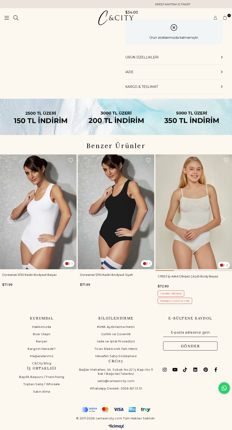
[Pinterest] (205, 369)
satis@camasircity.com (116, 381)
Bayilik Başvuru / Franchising (41, 377)
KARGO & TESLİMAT (141, 87)
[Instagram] (164, 369)
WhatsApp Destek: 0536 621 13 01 (116, 388)
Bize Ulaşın (42, 334)
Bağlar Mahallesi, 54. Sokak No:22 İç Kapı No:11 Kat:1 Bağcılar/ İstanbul (116, 371)
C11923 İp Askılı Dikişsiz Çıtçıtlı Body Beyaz (188, 276)
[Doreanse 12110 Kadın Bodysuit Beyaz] (38, 211)
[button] (164, 270)
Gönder (190, 346)
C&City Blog (41, 363)
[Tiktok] (185, 369)
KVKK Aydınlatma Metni (116, 327)
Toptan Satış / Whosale (41, 384)
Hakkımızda (41, 327)
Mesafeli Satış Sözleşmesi (116, 356)
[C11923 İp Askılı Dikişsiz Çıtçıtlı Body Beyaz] (193, 211)
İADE (129, 72)
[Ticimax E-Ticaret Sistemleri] (116, 426)
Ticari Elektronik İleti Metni (116, 349)
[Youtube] (174, 369)
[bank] (116, 409)
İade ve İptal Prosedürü (116, 341)
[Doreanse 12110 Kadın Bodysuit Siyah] (116, 211)
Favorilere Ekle (70, 160)
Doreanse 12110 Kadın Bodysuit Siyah (106, 274)
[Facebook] (215, 369)
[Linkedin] (195, 369)
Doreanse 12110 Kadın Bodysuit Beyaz (29, 274)
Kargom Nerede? (42, 349)
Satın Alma (41, 391)
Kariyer (42, 341)
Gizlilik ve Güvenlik (116, 334)
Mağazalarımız (41, 356)
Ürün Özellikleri (142, 57)
